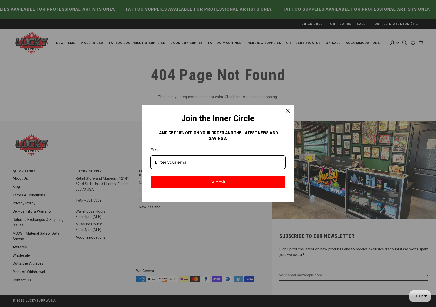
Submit (218, 182)
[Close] (288, 111)
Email (156, 149)
